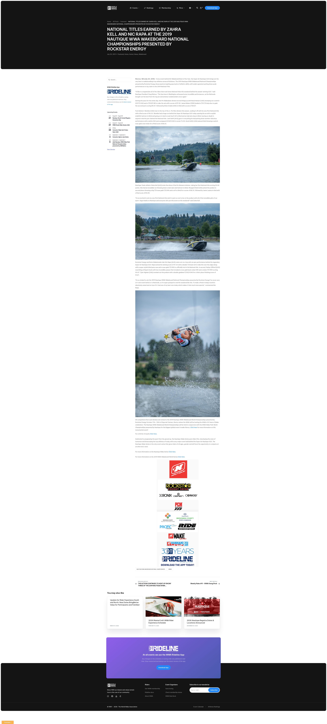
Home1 (131, 54)
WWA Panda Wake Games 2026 (121, 125)
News (136, 54)
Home (126, 54)
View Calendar (111, 149)
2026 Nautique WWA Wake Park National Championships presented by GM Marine (121, 144)
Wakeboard (142, 54)
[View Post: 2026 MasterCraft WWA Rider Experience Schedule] (163, 606)
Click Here (193, 427)
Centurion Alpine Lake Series (121, 137)
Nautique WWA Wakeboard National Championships (151, 569)
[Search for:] (119, 80)
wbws (170, 569)
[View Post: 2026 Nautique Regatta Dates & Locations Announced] (202, 606)
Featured (121, 54)
